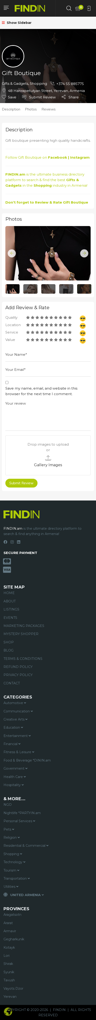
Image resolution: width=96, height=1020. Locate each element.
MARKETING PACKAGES (23, 626)
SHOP (8, 642)
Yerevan (10, 997)
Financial (10, 744)
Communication (17, 711)
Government (14, 768)
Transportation (15, 878)
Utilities (9, 887)
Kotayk (9, 947)
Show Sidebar (18, 23)
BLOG (8, 650)
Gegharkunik (13, 939)
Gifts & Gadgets (15, 83)
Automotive (13, 703)
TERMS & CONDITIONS (22, 659)
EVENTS (10, 618)
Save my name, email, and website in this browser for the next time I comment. (41, 391)
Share (73, 97)
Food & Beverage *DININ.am (27, 760)
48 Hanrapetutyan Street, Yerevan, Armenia (46, 90)
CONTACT (11, 683)
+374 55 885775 (70, 84)
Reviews (48, 109)
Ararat (8, 923)
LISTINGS (11, 609)
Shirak (8, 964)
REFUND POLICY (18, 667)
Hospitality (12, 785)
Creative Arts (14, 719)
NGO (7, 805)
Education (12, 727)
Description (11, 109)
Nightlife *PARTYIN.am (22, 813)
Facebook (57, 157)
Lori (6, 956)
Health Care (13, 777)
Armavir (9, 931)
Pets (7, 829)
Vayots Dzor (13, 988)
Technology (13, 862)
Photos (31, 109)
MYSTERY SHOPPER (20, 634)
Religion (10, 837)
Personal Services (18, 821)
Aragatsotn (12, 915)
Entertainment (16, 736)
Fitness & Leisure (17, 752)
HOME (9, 593)
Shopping (38, 83)
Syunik (8, 972)
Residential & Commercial (24, 846)
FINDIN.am (15, 174)
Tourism (10, 870)
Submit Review (42, 97)
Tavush (9, 980)
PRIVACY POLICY (18, 675)
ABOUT (9, 601)
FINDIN (59, 1010)
